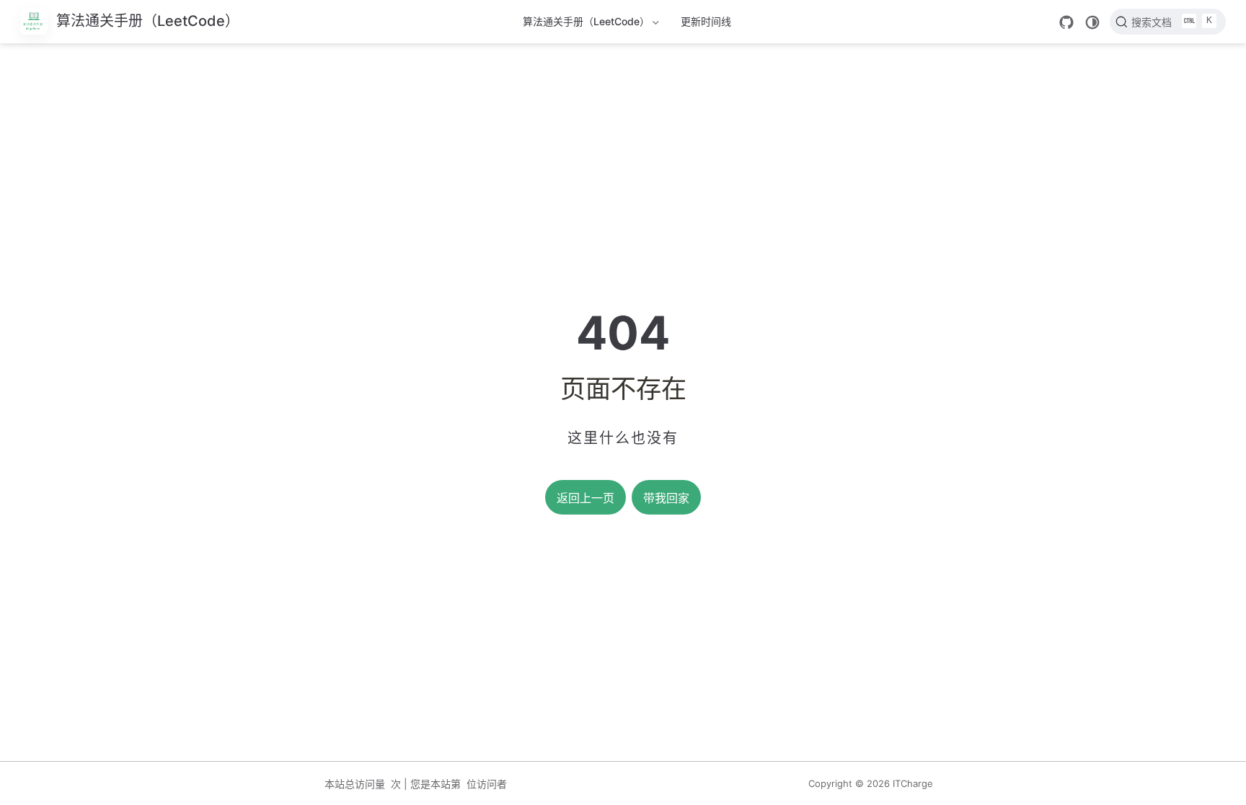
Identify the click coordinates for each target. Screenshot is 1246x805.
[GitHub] (1066, 22)
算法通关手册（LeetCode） (586, 24)
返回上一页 (585, 498)
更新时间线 (706, 21)
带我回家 (666, 498)
